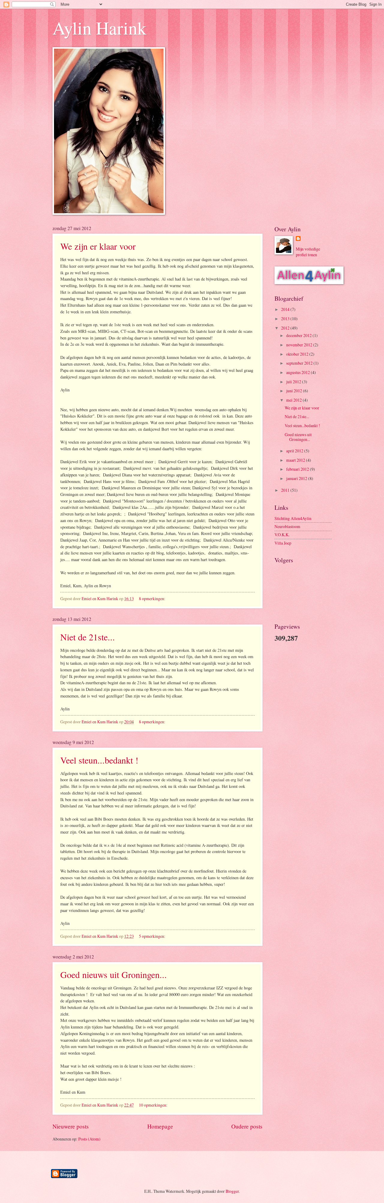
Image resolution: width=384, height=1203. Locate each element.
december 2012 (299, 335)
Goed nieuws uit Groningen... (113, 974)
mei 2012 (294, 400)
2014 (285, 309)
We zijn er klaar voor (98, 246)
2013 (285, 318)
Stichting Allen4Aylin (292, 518)
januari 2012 (297, 478)
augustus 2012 (298, 372)
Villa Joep (282, 543)
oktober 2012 (297, 354)
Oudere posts (246, 1126)
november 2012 (299, 345)
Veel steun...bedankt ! (99, 760)
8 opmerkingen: (152, 598)
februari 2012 (298, 469)
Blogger (232, 1191)
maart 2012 (296, 460)
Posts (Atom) (89, 1139)
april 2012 (295, 451)
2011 (285, 490)
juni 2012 (294, 390)
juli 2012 (294, 381)
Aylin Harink (99, 28)
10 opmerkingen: (153, 1105)
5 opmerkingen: (152, 936)
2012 (285, 328)
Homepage (160, 1126)
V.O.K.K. (282, 534)
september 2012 (300, 363)
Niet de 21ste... (87, 637)
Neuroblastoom (287, 526)
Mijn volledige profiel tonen (308, 251)
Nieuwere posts (70, 1126)
